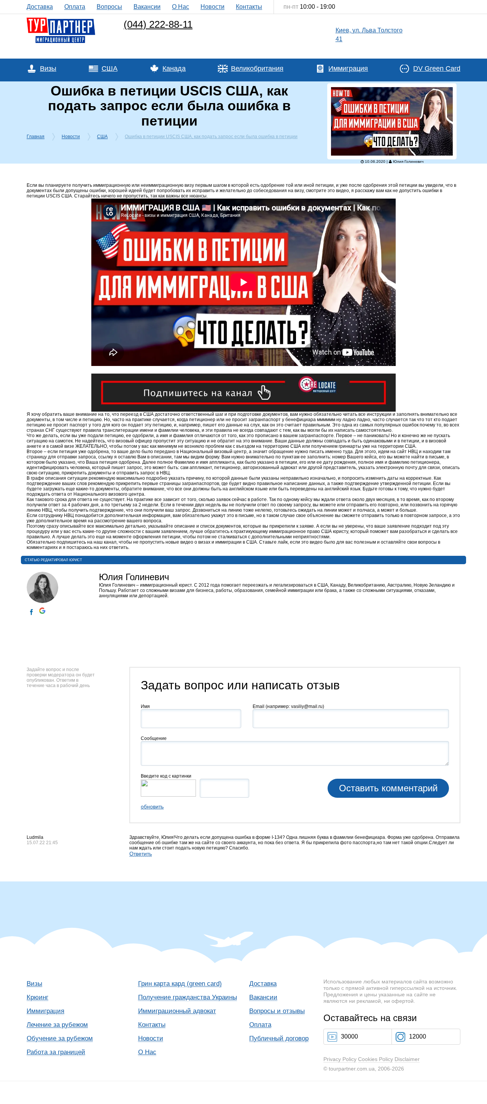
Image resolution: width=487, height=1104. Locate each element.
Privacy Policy (339, 1059)
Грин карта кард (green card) (180, 983)
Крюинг (37, 997)
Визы (48, 68)
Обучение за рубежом (60, 1038)
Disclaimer (407, 1059)
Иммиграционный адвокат (177, 1011)
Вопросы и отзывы (277, 1011)
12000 (417, 1036)
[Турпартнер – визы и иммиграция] (61, 19)
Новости (212, 6)
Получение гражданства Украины (187, 997)
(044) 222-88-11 (158, 24)
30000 (349, 1036)
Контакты (249, 6)
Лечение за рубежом (57, 1024)
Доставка (40, 6)
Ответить (140, 854)
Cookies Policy (375, 1059)
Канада (174, 68)
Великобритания (257, 68)
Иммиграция (348, 68)
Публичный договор (279, 1038)
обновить (152, 807)
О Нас (180, 6)
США (110, 68)
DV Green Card (436, 68)
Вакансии (147, 6)
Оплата (74, 6)
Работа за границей (56, 1052)
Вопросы (109, 6)
